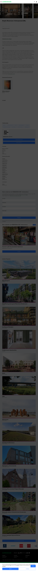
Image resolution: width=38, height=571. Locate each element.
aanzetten (4, 566)
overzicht (17, 565)
